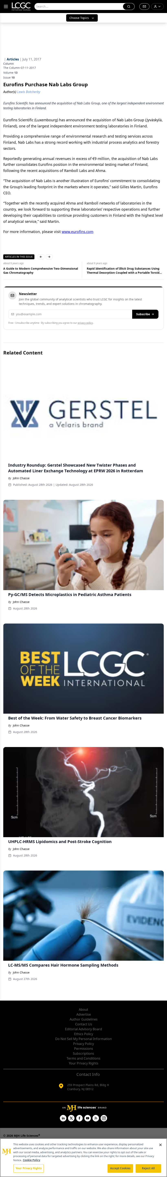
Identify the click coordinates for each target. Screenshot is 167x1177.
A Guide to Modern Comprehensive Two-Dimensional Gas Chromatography (40, 271)
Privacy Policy (83, 1043)
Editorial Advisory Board (83, 1029)
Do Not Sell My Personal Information (83, 1039)
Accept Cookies (120, 1168)
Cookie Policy (31, 1160)
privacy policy (85, 323)
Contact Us (83, 1024)
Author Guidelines (84, 1019)
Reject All (148, 1168)
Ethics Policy (83, 1034)
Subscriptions (83, 1053)
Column (8, 64)
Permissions (83, 1048)
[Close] (160, 1144)
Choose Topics (79, 18)
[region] (83, 1157)
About (83, 1009)
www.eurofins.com (77, 231)
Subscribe (143, 314)
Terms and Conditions (83, 1058)
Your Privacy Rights (83, 1063)
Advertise (83, 1014)
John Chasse (21, 478)
